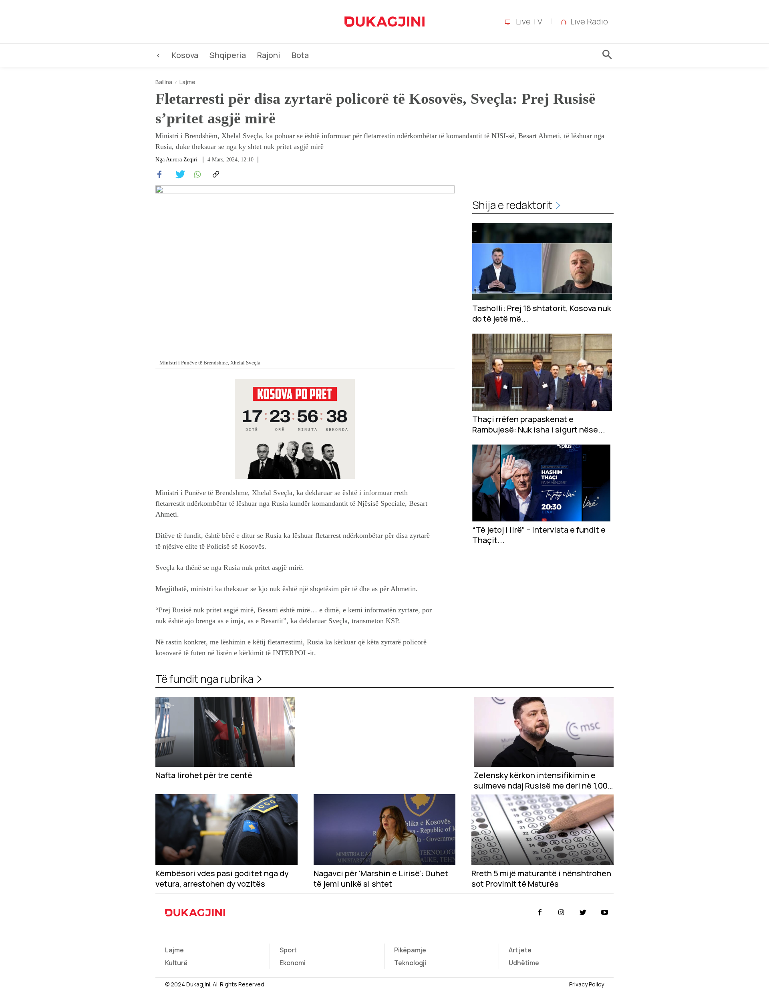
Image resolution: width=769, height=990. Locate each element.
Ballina (163, 82)
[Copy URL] (215, 175)
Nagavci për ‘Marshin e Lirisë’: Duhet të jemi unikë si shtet (381, 878)
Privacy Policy (586, 984)
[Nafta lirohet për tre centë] (225, 732)
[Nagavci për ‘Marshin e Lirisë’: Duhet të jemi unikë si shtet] (385, 829)
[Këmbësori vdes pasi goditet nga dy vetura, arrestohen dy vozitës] (226, 829)
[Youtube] (605, 913)
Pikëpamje (410, 950)
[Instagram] (561, 913)
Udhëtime (524, 962)
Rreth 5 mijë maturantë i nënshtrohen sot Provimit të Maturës (541, 878)
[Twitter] (178, 175)
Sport (288, 950)
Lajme (187, 82)
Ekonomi (293, 962)
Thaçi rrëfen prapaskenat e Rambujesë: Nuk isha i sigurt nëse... (538, 424)
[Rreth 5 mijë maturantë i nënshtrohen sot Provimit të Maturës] (542, 829)
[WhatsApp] (196, 175)
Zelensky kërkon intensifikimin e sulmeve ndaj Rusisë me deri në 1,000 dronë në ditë (543, 780)
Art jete (520, 950)
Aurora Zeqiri (181, 160)
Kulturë (176, 962)
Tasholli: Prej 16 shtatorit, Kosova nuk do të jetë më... (541, 313)
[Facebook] (159, 175)
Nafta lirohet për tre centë (203, 775)
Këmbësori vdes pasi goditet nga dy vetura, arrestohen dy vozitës (222, 878)
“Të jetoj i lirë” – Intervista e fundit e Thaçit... (539, 535)
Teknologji (410, 962)
